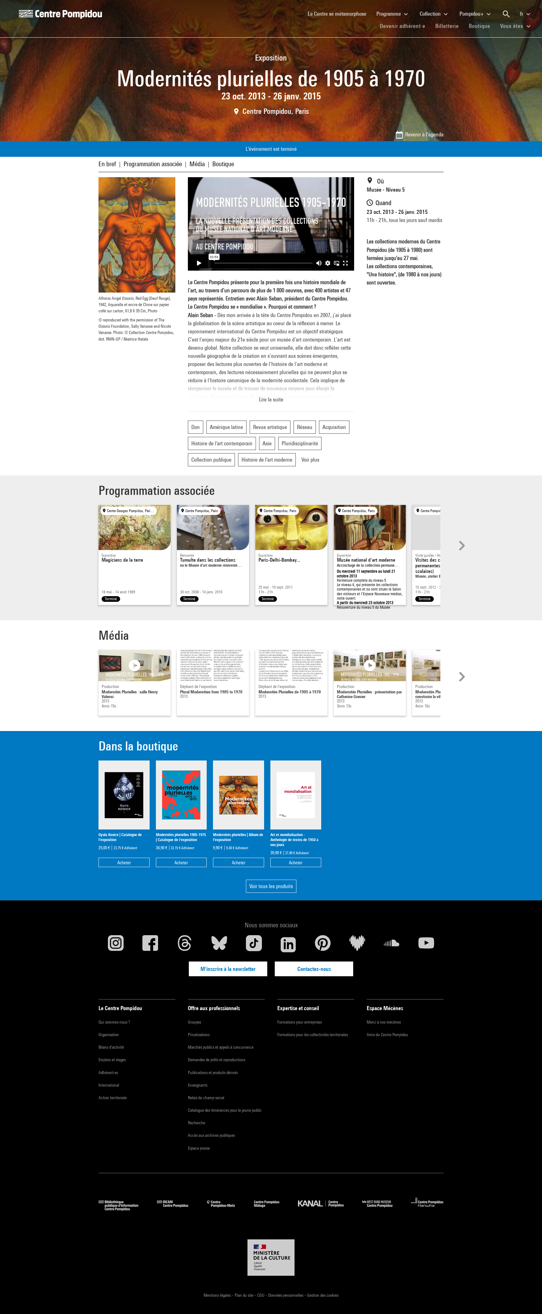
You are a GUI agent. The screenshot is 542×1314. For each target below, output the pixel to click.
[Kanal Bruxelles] (325, 1208)
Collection (431, 13)
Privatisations (199, 1034)
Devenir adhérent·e (405, 25)
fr (522, 13)
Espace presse (199, 1148)
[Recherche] (506, 14)
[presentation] (461, 545)
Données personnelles (286, 1295)
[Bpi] (122, 1208)
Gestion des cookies (322, 1295)
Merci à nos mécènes (384, 1022)
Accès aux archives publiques (211, 1135)
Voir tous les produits (271, 886)
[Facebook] (150, 944)
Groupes (194, 1022)
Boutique (482, 25)
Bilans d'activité (111, 1047)
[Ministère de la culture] (271, 1257)
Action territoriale (112, 1097)
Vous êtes (512, 26)
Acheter (124, 862)
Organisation (108, 1034)
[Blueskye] (219, 944)
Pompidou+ (472, 13)
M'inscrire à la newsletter (228, 969)
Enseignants (197, 1085)
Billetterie (447, 26)
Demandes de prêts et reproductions (216, 1059)
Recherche (196, 1122)
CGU (261, 1295)
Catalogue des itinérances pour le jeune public (225, 1110)
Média (197, 164)
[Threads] (184, 944)
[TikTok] (253, 944)
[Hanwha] (427, 1208)
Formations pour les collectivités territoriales (312, 1034)
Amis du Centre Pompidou (387, 1034)
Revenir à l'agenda (424, 134)
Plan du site (244, 1295)
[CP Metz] (225, 1208)
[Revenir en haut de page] (527, 1299)
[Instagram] (115, 944)
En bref (107, 164)
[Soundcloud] (392, 944)
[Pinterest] (323, 944)
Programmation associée (153, 164)
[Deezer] (357, 944)
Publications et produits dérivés (213, 1072)
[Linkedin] (288, 944)
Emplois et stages (112, 1059)
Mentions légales (218, 1295)
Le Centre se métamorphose (339, 13)
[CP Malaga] (271, 1208)
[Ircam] (177, 1208)
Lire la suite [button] (271, 399)
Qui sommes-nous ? (114, 1022)
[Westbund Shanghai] (382, 1208)
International (108, 1085)
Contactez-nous (314, 969)
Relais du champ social (206, 1097)
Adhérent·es (108, 1072)
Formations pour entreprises (299, 1022)
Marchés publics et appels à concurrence (220, 1047)
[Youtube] (426, 944)
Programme (389, 13)
